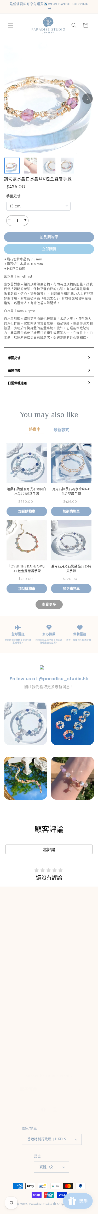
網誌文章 (18, 1052)
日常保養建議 (21, 993)
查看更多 (49, 604)
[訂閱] (78, 1085)
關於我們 (18, 922)
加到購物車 (49, 237)
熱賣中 (35, 429)
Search (16, 910)
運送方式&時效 (23, 946)
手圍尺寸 (13, 196)
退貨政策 (18, 1040)
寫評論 (49, 849)
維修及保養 (20, 1005)
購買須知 (18, 1016)
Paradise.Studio (40, 1204)
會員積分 (18, 934)
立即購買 (49, 249)
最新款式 (61, 430)
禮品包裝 (18, 969)
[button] (10, 25)
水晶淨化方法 (21, 981)
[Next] (87, 98)
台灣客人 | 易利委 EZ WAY (33, 1028)
